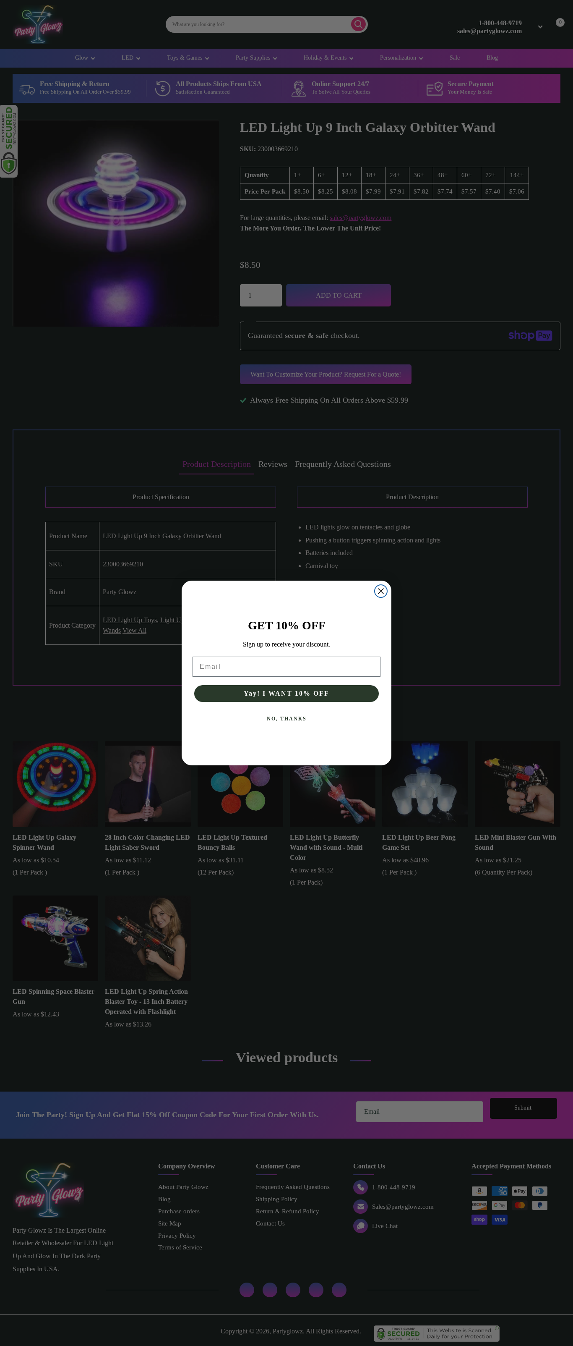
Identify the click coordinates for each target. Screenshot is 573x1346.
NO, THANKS (287, 719)
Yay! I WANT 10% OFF (286, 693)
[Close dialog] (381, 591)
